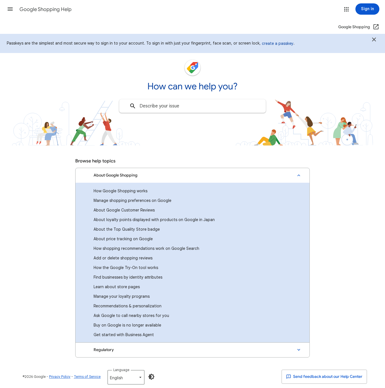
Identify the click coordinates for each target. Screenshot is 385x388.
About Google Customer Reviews (124, 210)
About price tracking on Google (123, 238)
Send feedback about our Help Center (327, 376)
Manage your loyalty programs (122, 296)
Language (121, 370)
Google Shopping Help (45, 9)
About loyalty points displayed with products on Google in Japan (154, 219)
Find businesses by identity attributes (128, 277)
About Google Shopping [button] (116, 175)
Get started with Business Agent (124, 334)
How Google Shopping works (120, 190)
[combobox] (192, 106)
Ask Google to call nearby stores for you (131, 315)
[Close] (374, 40)
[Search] (133, 106)
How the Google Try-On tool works (126, 267)
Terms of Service (87, 376)
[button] (10, 9)
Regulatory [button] (104, 349)
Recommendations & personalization (127, 305)
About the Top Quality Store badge (127, 229)
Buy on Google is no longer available (127, 325)
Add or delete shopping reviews (123, 258)
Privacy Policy (59, 376)
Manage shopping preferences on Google (132, 200)
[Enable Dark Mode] (151, 376)
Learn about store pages (117, 286)
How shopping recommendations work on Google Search (146, 248)
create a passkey (277, 43)
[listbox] (126, 377)
